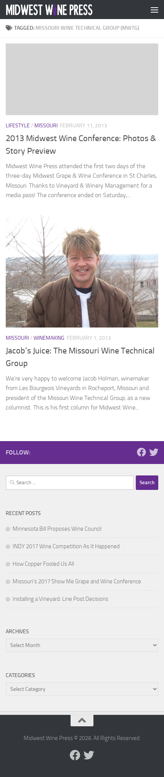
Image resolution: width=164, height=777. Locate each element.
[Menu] (154, 9)
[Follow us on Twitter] (153, 452)
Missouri (46, 125)
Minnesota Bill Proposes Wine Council (57, 528)
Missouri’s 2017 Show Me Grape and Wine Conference (77, 581)
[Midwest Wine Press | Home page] (64, 9)
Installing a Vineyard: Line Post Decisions (60, 599)
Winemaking (49, 338)
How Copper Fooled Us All (43, 563)
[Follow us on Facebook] (141, 452)
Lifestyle (18, 125)
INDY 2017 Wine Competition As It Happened (66, 546)
